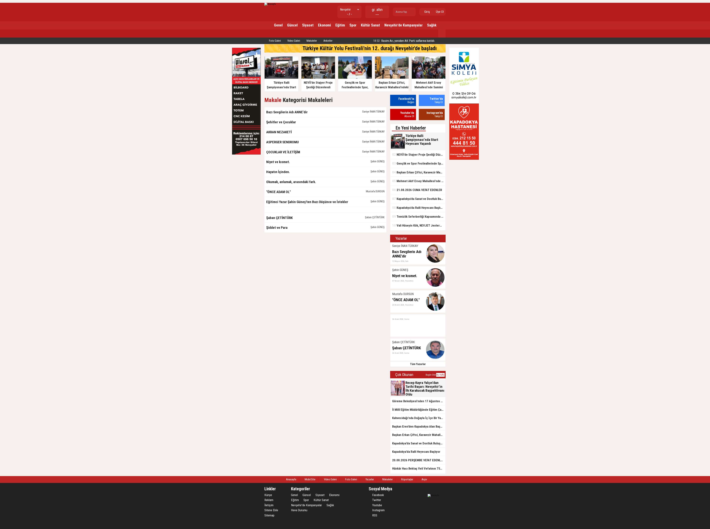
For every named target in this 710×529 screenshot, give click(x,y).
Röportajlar (407, 479)
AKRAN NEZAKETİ (279, 132)
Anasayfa (290, 479)
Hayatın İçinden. (278, 172)
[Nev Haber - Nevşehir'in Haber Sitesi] (270, 4)
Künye (268, 495)
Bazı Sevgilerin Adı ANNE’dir (287, 112)
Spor (352, 25)
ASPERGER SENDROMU (282, 142)
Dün (434, 375)
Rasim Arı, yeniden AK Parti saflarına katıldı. (403, 41)
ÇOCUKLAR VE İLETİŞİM (283, 152)
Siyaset (308, 25)
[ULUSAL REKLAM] (246, 153)
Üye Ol (439, 12)
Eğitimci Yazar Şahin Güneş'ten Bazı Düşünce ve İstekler (307, 202)
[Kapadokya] (464, 159)
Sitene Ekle (271, 510)
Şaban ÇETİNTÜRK (279, 218)
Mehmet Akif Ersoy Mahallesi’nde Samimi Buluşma (418, 181)
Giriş (427, 12)
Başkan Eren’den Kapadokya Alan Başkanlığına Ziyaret (418, 426)
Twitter (376, 500)
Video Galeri (293, 40)
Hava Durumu (299, 510)
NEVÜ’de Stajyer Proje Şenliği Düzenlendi (418, 154)
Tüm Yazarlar (418, 364)
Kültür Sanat (370, 25)
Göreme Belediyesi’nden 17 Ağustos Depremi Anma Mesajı (418, 401)
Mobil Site (309, 479)
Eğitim (340, 25)
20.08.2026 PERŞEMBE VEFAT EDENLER (418, 460)
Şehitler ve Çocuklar (281, 122)
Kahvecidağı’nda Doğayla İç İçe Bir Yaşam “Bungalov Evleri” (418, 418)
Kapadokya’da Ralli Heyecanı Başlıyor (418, 207)
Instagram (378, 510)
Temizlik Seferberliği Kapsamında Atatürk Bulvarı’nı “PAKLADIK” (418, 216)
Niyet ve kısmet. (278, 162)
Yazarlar (369, 479)
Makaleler (311, 40)
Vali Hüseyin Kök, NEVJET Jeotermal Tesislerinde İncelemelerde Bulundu (418, 225)
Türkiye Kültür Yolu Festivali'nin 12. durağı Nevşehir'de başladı (369, 48)
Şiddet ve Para (277, 227)
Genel (278, 25)
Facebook (377, 495)
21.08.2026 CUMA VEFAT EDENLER (417, 190)
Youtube (376, 505)
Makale (272, 100)
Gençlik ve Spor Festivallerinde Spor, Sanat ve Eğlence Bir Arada (418, 163)
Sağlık (432, 25)
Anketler (327, 40)
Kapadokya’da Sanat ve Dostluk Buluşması (418, 199)
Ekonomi (324, 25)
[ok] (412, 12)
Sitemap (269, 515)
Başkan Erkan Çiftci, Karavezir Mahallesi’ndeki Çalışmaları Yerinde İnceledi (418, 172)
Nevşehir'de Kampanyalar (403, 25)
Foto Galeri (274, 40)
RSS (374, 515)
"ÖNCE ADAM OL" (278, 192)
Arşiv (424, 479)
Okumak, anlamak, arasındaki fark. (291, 182)
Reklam (268, 500)
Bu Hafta (440, 375)
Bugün (429, 375)
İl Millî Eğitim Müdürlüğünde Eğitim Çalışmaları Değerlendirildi (418, 409)
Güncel (292, 25)
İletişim (268, 505)
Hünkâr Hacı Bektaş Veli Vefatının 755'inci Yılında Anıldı (418, 468)
